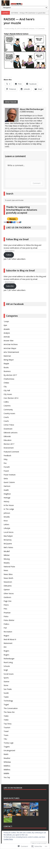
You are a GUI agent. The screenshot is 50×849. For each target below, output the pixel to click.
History (6, 501)
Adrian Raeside (11, 102)
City (5, 386)
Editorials (7, 436)
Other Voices (9, 593)
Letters (6, 524)
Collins (6, 402)
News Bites (8, 574)
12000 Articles (26, 111)
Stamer (6, 681)
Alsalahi (7, 329)
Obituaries (8, 586)
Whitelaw (7, 762)
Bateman (7, 356)
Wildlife (6, 773)
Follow (8, 255)
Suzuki (6, 693)
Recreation (8, 631)
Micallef (7, 551)
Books (6, 367)
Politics (6, 624)
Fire (5, 463)
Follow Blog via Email (17, 239)
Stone (6, 685)
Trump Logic (9, 743)
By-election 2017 (10, 375)
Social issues (9, 674)
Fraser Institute (10, 475)
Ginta (6, 478)
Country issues (9, 413)
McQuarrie (8, 543)
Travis (6, 735)
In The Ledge (9, 509)
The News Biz (9, 712)
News (6, 570)
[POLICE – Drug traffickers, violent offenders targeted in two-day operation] (34, 808)
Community (8, 409)
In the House (9, 505)
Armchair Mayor (10, 348)
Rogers (6, 651)
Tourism (7, 727)
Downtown (8, 429)
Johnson (7, 513)
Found (6, 471)
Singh (6, 670)
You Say (7, 777)
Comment (36, 183)
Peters (6, 605)
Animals (7, 337)
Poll (5, 628)
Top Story (7, 723)
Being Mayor (9, 360)
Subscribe (10, 286)
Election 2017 (9, 444)
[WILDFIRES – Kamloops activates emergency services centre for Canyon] (16, 808)
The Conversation (11, 708)
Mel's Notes (8, 547)
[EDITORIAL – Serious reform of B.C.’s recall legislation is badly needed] (34, 814)
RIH (5, 647)
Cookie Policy (8, 839)
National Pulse (9, 566)
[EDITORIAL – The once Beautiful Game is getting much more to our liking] (8, 821)
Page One (7, 601)
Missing (7, 559)
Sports (6, 678)
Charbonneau (9, 379)
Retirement (8, 643)
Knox (6, 520)
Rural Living (8, 662)
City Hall (7, 390)
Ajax (5, 325)
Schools (7, 666)
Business (7, 371)
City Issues (8, 394)
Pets (5, 609)
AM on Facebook (15, 304)
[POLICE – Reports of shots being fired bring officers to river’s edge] (8, 808)
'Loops (6, 321)
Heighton (7, 494)
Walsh (6, 754)
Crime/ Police (9, 425)
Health (6, 490)
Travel (6, 731)
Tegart (6, 704)
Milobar (7, 555)
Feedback (7, 455)
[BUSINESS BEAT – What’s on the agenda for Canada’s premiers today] (16, 814)
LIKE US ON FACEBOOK (18, 227)
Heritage (7, 497)
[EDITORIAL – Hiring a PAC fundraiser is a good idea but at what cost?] (25, 808)
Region (6, 635)
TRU (5, 739)
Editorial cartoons (28, 28)
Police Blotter (9, 620)
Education (7, 440)
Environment (9, 448)
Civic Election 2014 (11, 398)
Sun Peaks (8, 689)
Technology (8, 701)
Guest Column (9, 482)
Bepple (6, 363)
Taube (6, 697)
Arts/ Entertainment (11, 352)
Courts (6, 417)
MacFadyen (8, 536)
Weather (7, 758)
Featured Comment (11, 452)
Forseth (7, 467)
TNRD (6, 716)
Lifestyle (7, 528)
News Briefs (8, 578)
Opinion (7, 589)
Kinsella (7, 517)
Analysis (7, 333)
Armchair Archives (11, 344)
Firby (5, 459)
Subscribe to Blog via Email (20, 270)
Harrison (7, 486)
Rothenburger (9, 658)
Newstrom (8, 582)
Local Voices (8, 532)
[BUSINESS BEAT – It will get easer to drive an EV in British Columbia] (8, 814)
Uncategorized (9, 750)
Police (6, 616)
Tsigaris (7, 746)
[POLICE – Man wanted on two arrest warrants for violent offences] (25, 814)
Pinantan (7, 612)
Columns (7, 405)
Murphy (7, 563)
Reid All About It (10, 639)
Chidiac (6, 383)
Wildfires (7, 766)
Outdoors (7, 597)
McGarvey (8, 540)
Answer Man (8, 340)
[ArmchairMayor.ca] (25, 3)
